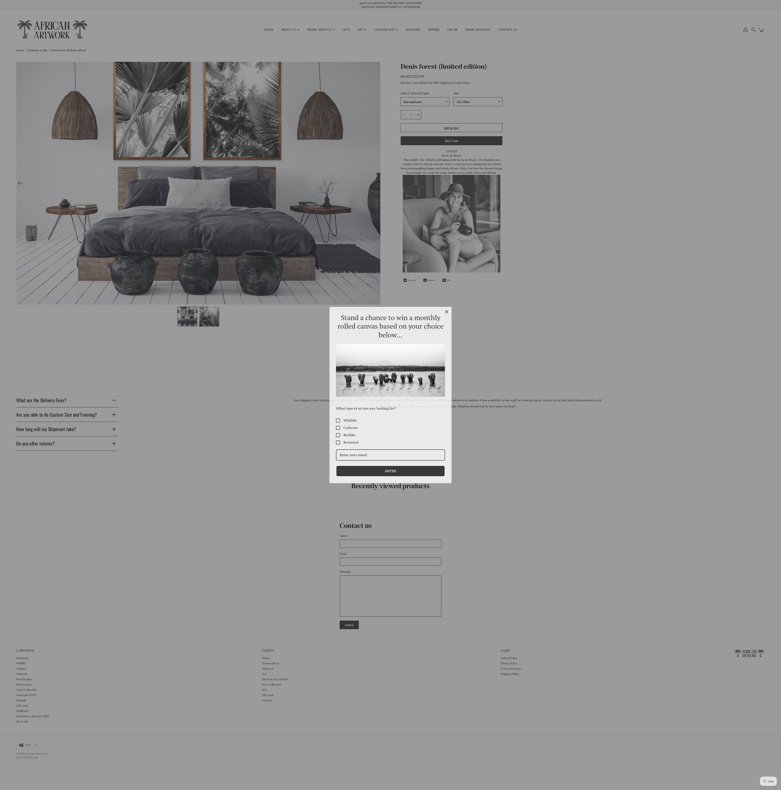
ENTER (390, 471)
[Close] (447, 312)
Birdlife (349, 435)
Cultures (350, 428)
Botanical (351, 442)
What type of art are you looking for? (366, 408)
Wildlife (350, 420)
